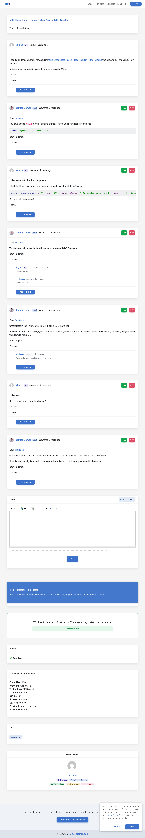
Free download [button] (72, 629)
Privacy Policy (111, 815)
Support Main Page (41, 20)
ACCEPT (132, 827)
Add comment (25, 90)
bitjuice (19, 45)
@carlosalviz (21, 242)
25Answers (73, 784)
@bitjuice (19, 118)
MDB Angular (61, 20)
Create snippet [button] (127, 499)
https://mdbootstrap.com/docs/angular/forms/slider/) (75, 60)
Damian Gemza (23, 108)
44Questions (57, 784)
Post (72, 559)
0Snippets (87, 784)
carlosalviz (20, 279)
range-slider (16, 737)
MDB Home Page (18, 20)
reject (117, 827)
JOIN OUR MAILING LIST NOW (71, 819)
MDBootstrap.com (79, 834)
